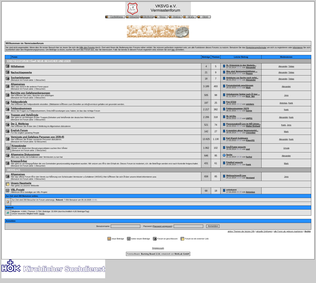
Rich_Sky (250, 96)
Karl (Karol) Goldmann (237, 138)
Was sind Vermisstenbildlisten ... (241, 71)
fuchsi (249, 157)
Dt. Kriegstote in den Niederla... (241, 65)
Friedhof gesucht (234, 162)
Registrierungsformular (256, 47)
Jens (286, 95)
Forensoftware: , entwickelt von (158, 254)
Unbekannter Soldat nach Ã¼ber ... (243, 94)
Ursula (286, 148)
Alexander (251, 67)
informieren (298, 47)
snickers (250, 104)
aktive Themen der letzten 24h (241, 231)
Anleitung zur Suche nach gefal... (242, 78)
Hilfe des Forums (87, 47)
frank (290, 103)
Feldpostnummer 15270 (237, 108)
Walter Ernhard (253, 126)
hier (173, 50)
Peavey (249, 73)
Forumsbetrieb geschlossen (239, 85)
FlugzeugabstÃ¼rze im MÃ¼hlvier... (243, 124)
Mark (248, 87)
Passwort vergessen (162, 226)
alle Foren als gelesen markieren (288, 231)
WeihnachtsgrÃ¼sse (236, 175)
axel (248, 149)
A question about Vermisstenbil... (242, 130)
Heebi (41, 213)
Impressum (158, 248)
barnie (249, 111)
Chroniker (250, 133)
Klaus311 (250, 140)
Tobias (291, 66)
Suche (229, 154)
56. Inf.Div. (231, 116)
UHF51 (249, 118)
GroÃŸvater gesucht (236, 147)
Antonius (283, 103)
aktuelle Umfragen (264, 231)
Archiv (307, 231)
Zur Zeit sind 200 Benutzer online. (22, 196)
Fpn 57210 (231, 102)
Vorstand (250, 178)
